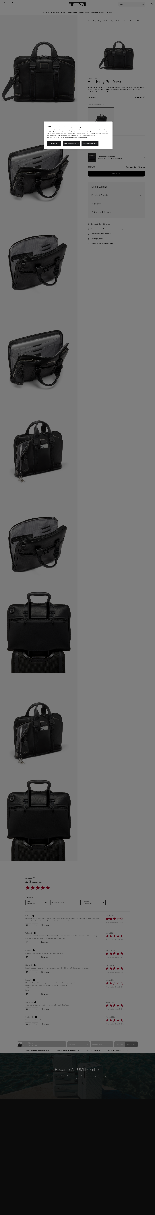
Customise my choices (90, 143)
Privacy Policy (69, 137)
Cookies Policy (82, 137)
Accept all (54, 143)
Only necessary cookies (71, 143)
